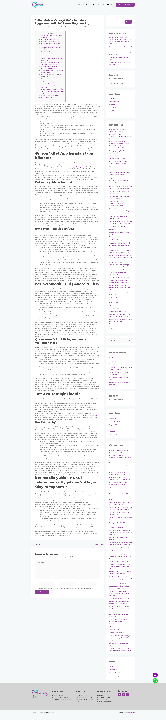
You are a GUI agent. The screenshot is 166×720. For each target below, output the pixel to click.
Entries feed (113, 669)
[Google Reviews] (127, 694)
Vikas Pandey (130, 712)
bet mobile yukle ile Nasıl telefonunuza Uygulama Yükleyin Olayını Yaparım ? (52, 58)
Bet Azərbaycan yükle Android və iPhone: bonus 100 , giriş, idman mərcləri (52, 85)
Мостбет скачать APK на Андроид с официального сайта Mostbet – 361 (120, 322)
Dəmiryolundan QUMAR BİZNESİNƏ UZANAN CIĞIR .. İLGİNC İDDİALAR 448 (118, 204)
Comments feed (114, 673)
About (93, 4)
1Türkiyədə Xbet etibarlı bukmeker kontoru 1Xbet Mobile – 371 (120, 136)
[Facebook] (119, 694)
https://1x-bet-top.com (77, 167)
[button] (125, 5)
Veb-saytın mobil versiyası (49, 95)
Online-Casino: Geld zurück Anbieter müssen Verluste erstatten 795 (118, 300)
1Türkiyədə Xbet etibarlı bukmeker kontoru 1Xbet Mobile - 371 (69, 27)
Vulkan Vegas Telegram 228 (118, 311)
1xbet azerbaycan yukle (90, 415)
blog (110, 178)
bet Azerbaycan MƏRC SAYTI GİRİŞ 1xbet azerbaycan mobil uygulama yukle (52, 91)
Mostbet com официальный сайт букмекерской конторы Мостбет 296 (120, 245)
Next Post (99, 544)
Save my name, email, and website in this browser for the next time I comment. (64, 588)
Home (78, 4)
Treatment (101, 4)
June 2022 (112, 108)
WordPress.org (114, 676)
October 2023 (113, 98)
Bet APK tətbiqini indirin (49, 52)
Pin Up (111, 305)
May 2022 (112, 111)
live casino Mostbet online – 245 (119, 226)
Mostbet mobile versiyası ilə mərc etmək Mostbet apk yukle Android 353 (120, 257)
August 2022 (113, 104)
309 (110, 166)
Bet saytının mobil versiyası (50, 41)
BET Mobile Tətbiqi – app (49, 79)
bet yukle (44, 81)
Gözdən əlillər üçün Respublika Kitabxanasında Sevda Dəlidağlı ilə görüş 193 (120, 211)
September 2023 (114, 101)
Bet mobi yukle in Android (49, 39)
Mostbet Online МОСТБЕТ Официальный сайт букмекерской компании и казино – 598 (120, 265)
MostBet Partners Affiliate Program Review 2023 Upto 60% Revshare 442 (119, 272)
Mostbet (111, 229)
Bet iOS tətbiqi (45, 54)
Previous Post (36, 544)
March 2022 (113, 114)
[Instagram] (123, 694)
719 (110, 169)
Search (111, 19)
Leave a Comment (41, 27)
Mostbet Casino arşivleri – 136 (119, 240)
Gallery (85, 4)
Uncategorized (114, 308)
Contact (110, 4)
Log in (111, 666)
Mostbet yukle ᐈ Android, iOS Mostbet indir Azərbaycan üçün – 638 (120, 287)
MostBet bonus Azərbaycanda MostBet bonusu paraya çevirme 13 (120, 235)
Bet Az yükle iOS (46, 97)
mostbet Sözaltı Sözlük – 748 (119, 277)
